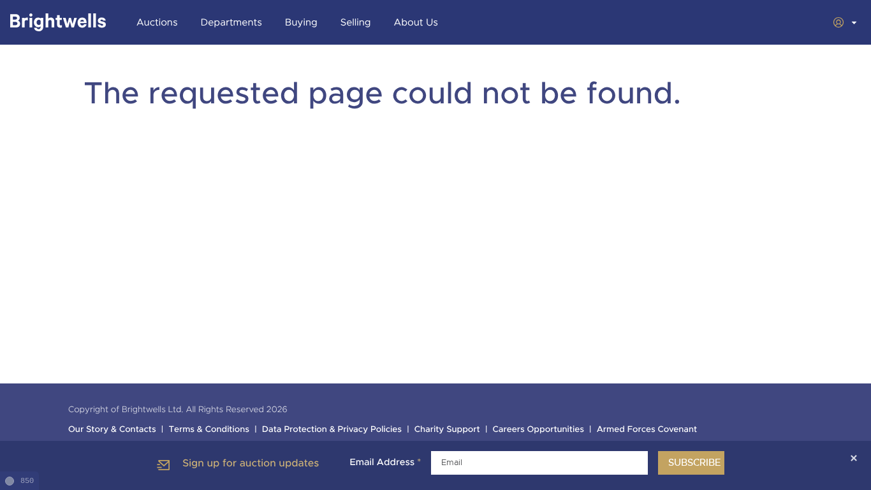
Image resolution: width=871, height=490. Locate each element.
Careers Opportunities (538, 429)
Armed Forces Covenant (647, 429)
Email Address (385, 462)
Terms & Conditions (208, 429)
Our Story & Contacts (112, 429)
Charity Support (447, 429)
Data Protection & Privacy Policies (332, 429)
